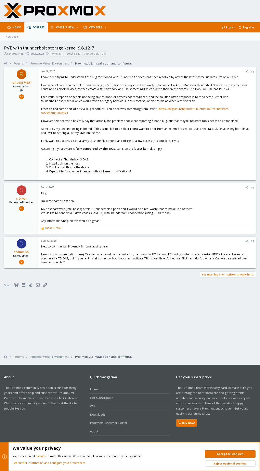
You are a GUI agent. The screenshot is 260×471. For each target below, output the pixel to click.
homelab (56, 53)
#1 (252, 71)
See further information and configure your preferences (49, 463)
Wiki (92, 406)
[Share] (246, 72)
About (94, 431)
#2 (252, 187)
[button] (77, 27)
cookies (41, 456)
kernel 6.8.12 (72, 53)
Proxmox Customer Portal (108, 423)
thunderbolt (91, 53)
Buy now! (188, 423)
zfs (104, 53)
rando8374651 (16, 53)
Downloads (98, 414)
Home (94, 389)
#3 (252, 241)
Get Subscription (101, 398)
